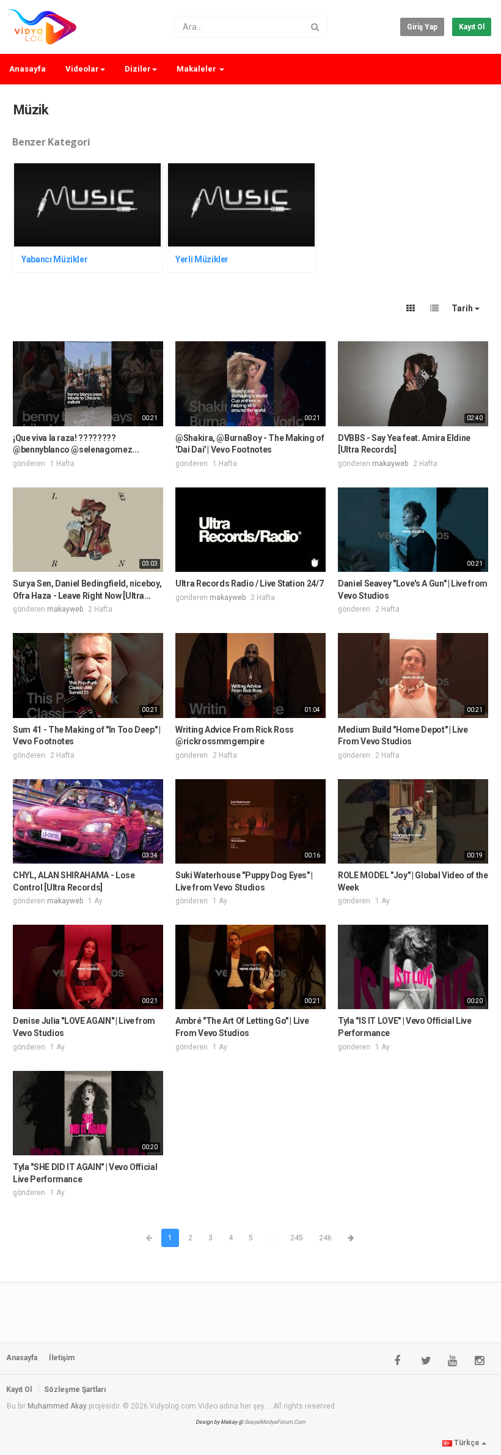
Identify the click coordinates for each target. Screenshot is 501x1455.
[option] (89, 219)
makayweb (390, 463)
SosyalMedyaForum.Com (274, 1422)
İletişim (62, 1357)
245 (296, 1238)
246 (325, 1238)
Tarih (463, 308)
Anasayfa (27, 68)
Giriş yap (422, 27)
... (271, 1238)
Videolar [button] (82, 68)
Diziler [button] (138, 68)
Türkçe (466, 1442)
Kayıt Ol (472, 27)
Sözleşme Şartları (75, 1389)
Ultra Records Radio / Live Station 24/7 (249, 583)
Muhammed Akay (57, 1406)
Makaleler (197, 68)
